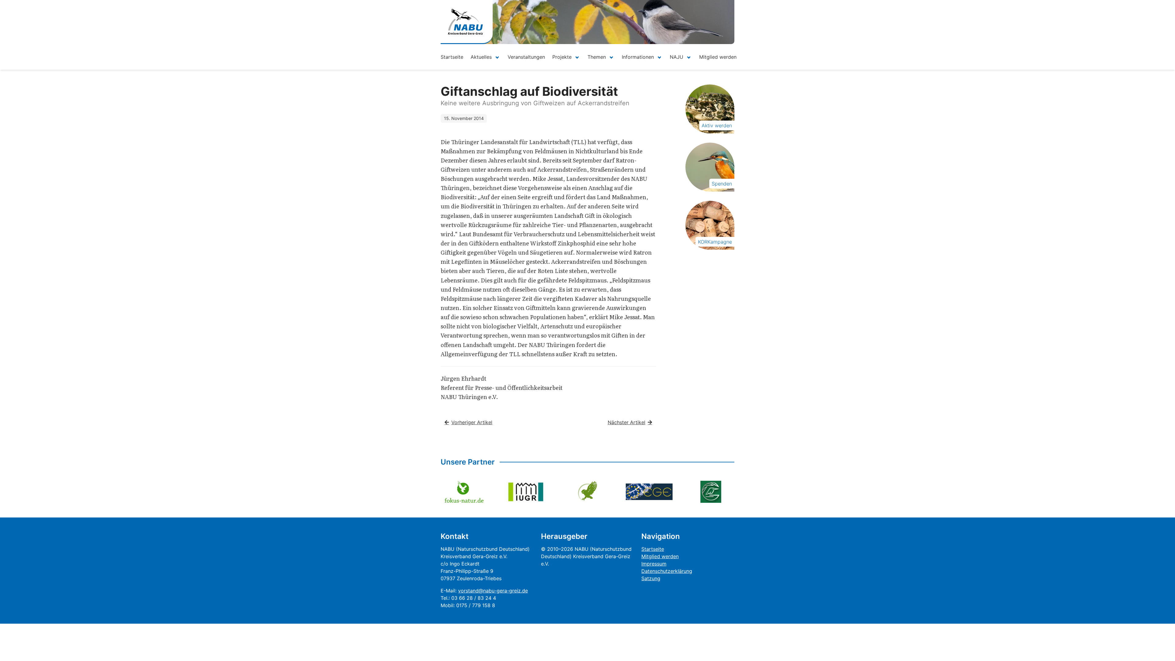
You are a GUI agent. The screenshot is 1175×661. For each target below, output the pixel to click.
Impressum (653, 564)
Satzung (650, 578)
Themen (597, 57)
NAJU (676, 57)
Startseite (452, 57)
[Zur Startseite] (465, 22)
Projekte (562, 57)
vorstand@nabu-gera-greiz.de (493, 591)
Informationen (638, 57)
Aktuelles (481, 57)
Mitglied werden (718, 57)
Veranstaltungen (526, 57)
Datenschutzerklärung (666, 571)
